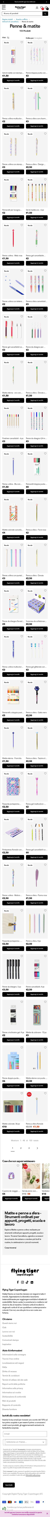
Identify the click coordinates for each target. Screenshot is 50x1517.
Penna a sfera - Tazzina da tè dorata (36, 758)
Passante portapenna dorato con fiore (10, 804)
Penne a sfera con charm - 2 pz (36, 118)
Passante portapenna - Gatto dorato (11, 941)
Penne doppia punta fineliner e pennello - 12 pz (12, 1078)
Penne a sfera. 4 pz (33, 941)
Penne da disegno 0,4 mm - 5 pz (37, 438)
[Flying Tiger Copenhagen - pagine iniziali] (25, 1272)
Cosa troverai (10, 1248)
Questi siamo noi (9, 1323)
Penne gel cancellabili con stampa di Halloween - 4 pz (37, 850)
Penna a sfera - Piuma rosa (36, 895)
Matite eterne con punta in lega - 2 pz (36, 1078)
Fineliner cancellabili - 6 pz (12, 438)
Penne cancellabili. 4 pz (35, 987)
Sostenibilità (7, 1336)
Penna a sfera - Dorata (35, 575)
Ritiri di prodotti (9, 1401)
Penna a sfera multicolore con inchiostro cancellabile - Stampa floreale (13, 667)
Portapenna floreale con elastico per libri (12, 850)
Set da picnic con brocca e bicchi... (29, 1191)
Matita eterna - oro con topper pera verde (11, 393)
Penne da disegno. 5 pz (11, 987)
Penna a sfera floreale (34, 1124)
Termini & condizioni (11, 1376)
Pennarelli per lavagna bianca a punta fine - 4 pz (12, 210)
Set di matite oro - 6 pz (35, 210)
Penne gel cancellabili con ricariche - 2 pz (12, 347)
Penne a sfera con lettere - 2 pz (12, 301)
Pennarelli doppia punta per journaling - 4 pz (35, 484)
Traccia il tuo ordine (10, 1359)
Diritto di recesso (9, 1371)
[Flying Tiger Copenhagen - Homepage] (20, 7)
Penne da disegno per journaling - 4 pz (34, 347)
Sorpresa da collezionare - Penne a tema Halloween (36, 621)
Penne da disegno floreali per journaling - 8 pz (12, 621)
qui (11, 1512)
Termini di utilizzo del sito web (15, 1380)
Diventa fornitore (9, 1409)
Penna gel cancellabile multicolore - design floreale (35, 255)
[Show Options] (43, 1442)
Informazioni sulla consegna (14, 1354)
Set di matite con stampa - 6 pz (12, 73)
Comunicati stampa (10, 1340)
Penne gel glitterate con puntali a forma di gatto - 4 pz (36, 667)
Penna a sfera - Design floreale (35, 164)
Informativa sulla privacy (12, 1388)
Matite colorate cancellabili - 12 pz (13, 530)
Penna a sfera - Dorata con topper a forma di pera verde (36, 393)
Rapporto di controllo (11, 1405)
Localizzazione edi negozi (13, 1363)
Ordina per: (30, 38)
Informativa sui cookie (11, 1392)
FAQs (4, 1367)
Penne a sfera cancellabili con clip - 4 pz (36, 301)
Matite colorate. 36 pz (11, 1124)
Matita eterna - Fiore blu (12, 758)
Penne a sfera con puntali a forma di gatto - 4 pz (13, 575)
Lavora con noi (8, 1332)
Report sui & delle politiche (13, 1384)
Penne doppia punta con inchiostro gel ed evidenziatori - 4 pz (36, 73)
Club (4, 1327)
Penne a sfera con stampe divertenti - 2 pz (12, 164)
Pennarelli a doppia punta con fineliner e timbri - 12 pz (12, 712)
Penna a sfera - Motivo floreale (11, 895)
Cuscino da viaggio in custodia (11, 1191)
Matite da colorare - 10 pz (36, 1032)
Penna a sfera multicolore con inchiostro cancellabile (13, 118)
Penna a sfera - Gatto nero (36, 712)
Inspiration (6, 1344)
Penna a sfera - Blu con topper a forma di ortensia (12, 484)
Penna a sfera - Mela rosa (12, 255)
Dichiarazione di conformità (14, 1397)
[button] (3, 7)
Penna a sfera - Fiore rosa (36, 530)
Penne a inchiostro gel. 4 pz (13, 1032)
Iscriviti (8, 1485)
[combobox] (25, 1442)
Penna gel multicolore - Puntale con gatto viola (35, 804)
